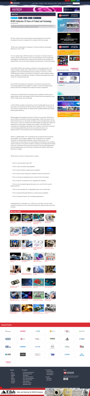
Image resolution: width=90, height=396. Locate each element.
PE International (50, 374)
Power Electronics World (28, 376)
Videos (45, 3)
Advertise (13, 379)
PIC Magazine (25, 375)
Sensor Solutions (26, 381)
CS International (50, 371)
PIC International (50, 373)
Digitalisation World (27, 384)
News (36, 3)
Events (55, 3)
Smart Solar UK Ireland (27, 379)
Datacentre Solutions (27, 382)
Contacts (13, 382)
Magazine (41, 3)
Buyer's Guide (50, 3)
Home (33, 3)
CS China (63, 3)
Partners (12, 378)
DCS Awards (49, 378)
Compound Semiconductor (28, 372)
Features (13, 373)
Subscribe (59, 3)
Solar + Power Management (28, 378)
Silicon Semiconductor (27, 373)
